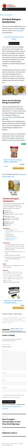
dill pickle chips (10, 239)
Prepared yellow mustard (11, 238)
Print (13, 192)
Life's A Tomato (6, 443)
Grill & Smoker (22, 317)
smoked (4, 320)
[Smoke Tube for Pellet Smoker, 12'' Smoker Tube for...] (14, 293)
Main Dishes (8, 15)
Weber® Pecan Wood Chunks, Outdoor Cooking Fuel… (13, 161)
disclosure (19, 30)
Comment (5, 350)
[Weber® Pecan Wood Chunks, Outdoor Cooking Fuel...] (14, 152)
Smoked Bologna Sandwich (13, 320)
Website (4, 387)
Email (4, 380)
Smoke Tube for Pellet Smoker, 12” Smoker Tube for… (13, 301)
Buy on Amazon (19, 168)
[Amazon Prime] (14, 166)
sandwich (20, 319)
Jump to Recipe (15, 43)
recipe (15, 319)
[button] (4, 9)
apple (13, 140)
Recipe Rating (6, 344)
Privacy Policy (14, 443)
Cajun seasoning (9, 231)
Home (2, 15)
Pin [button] (17, 192)
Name (4, 373)
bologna (11, 319)
